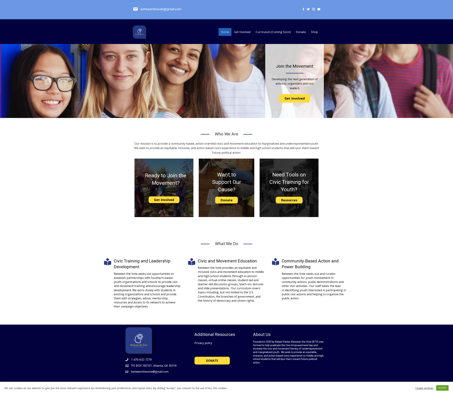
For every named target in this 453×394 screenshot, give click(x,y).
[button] (294, 98)
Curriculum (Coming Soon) (273, 32)
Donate (301, 32)
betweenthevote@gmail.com (161, 9)
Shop (314, 32)
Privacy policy (203, 343)
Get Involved (242, 32)
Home (225, 32)
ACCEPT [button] (442, 387)
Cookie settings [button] (424, 388)
